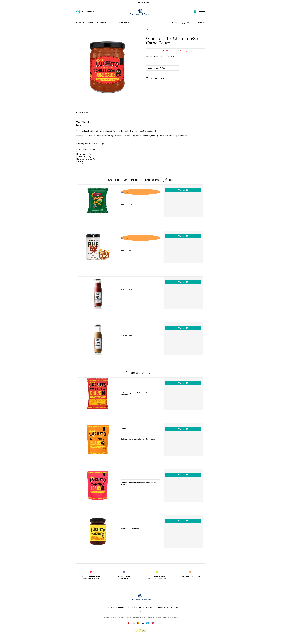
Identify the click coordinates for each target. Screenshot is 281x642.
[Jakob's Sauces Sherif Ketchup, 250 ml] (97, 296)
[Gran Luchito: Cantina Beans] (97, 489)
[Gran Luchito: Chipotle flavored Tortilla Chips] (97, 397)
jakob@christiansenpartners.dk (158, 617)
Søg (175, 22)
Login (187, 22)
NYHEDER (101, 22)
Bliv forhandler (88, 11)
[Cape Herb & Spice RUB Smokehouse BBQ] (97, 250)
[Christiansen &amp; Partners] (140, 12)
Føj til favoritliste (156, 78)
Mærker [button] (90, 22)
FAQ (111, 22)
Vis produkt (183, 190)
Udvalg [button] (80, 22)
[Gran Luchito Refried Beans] (97, 443)
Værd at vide (162, 607)
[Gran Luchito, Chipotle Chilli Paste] (97, 535)
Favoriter (201, 22)
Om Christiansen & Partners (140, 607)
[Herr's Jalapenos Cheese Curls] (97, 204)
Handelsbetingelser (115, 607)
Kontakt (175, 607)
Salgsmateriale (123, 22)
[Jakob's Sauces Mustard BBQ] (97, 342)
